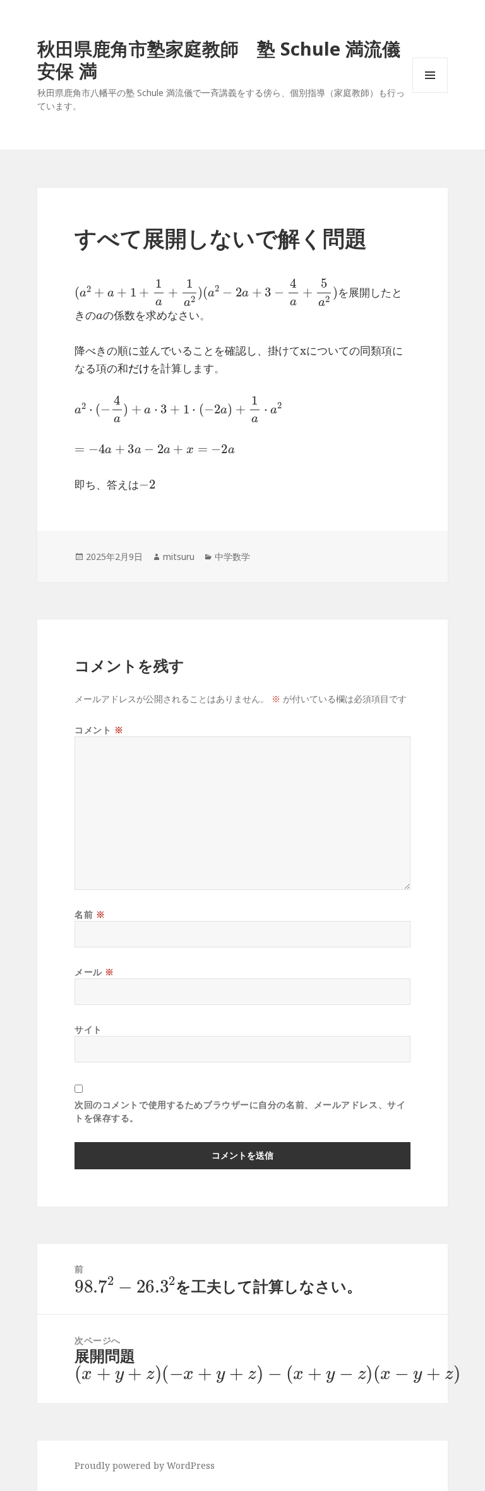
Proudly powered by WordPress (145, 1465)
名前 (90, 914)
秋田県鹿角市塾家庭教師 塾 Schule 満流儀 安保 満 (228, 59)
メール (94, 972)
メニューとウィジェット (430, 92)
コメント (99, 730)
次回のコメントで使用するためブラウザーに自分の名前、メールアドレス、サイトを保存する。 (240, 1111)
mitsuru (179, 557)
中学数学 (232, 557)
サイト (88, 1029)
